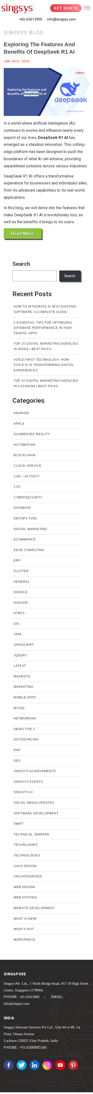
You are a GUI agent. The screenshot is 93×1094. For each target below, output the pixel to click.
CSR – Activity (27, 476)
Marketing (23, 687)
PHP (17, 750)
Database (22, 508)
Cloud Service (27, 466)
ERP (17, 560)
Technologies (27, 855)
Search (21, 264)
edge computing (29, 550)
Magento (22, 676)
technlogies (26, 845)
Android (21, 413)
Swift (19, 824)
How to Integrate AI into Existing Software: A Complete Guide (45, 309)
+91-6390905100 (32, 1047)
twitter (22, 1065)
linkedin (34, 1065)
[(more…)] (23, 234)
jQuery (20, 655)
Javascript (24, 645)
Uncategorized (28, 876)
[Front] (17, 8)
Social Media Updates (34, 802)
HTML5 (19, 613)
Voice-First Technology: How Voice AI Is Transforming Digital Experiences (44, 365)
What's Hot (24, 929)
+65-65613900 (30, 19)
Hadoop (21, 602)
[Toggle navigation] (87, 7)
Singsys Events (28, 781)
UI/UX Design (25, 866)
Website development (34, 908)
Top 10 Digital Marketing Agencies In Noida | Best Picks (46, 346)
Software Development (36, 813)
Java (18, 634)
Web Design (24, 887)
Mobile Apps (25, 697)
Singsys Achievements (35, 771)
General (22, 581)
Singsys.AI (23, 792)
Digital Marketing (30, 529)
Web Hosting (25, 897)
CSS (17, 487)
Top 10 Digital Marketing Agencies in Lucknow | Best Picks (46, 383)
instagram (47, 1065)
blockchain (25, 455)
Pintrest (73, 1065)
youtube (60, 1065)
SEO (17, 760)
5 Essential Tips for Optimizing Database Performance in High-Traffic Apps (43, 328)
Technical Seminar (31, 834)
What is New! (25, 918)
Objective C (25, 729)
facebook (9, 1065)
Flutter (21, 571)
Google (21, 592)
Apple (19, 423)
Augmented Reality (32, 434)
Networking (25, 718)
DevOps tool (25, 518)
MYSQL (19, 708)
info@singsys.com (61, 19)
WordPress (24, 939)
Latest (20, 666)
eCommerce (25, 539)
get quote (66, 8)
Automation (24, 445)
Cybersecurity (28, 497)
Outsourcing (26, 739)
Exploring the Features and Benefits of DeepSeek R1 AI (39, 48)
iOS (16, 623)
